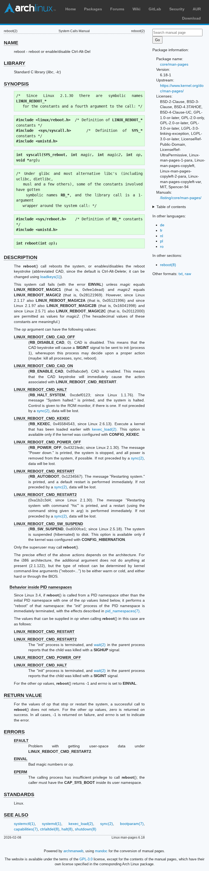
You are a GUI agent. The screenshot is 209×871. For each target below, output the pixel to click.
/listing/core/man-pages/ (180, 198)
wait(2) (100, 644)
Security (177, 9)
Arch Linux (30, 8)
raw (188, 274)
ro (162, 246)
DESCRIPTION (20, 257)
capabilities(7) (26, 829)
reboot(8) (168, 265)
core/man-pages (174, 64)
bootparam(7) (132, 823)
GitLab (155, 9)
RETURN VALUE (23, 695)
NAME (11, 42)
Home (70, 9)
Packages (93, 9)
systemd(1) (51, 823)
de (162, 225)
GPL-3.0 (86, 859)
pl (161, 241)
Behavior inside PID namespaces (41, 587)
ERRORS (14, 732)
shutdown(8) (85, 829)
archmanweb (73, 851)
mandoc (101, 851)
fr (161, 230)
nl (161, 236)
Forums (117, 9)
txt (181, 274)
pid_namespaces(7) (122, 611)
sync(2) (43, 411)
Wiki (136, 9)
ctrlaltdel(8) (49, 829)
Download (191, 18)
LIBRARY (14, 63)
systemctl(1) (24, 823)
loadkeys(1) (50, 277)
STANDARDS (19, 794)
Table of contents (171, 207)
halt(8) (67, 829)
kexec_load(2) (104, 429)
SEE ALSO (16, 815)
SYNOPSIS (16, 84)
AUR (197, 9)
